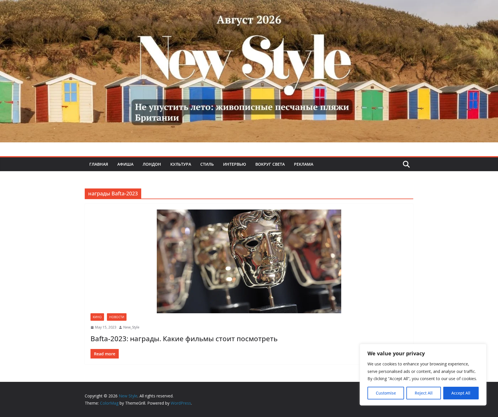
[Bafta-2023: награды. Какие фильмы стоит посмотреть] (249, 261)
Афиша (125, 164)
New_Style (131, 327)
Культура (180, 164)
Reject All (424, 393)
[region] (423, 374)
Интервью (234, 164)
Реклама (303, 164)
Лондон (152, 164)
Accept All (460, 393)
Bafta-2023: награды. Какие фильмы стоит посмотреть (184, 338)
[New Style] (249, 6)
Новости (116, 317)
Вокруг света (270, 164)
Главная (98, 164)
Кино (97, 317)
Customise (386, 393)
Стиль (207, 164)
